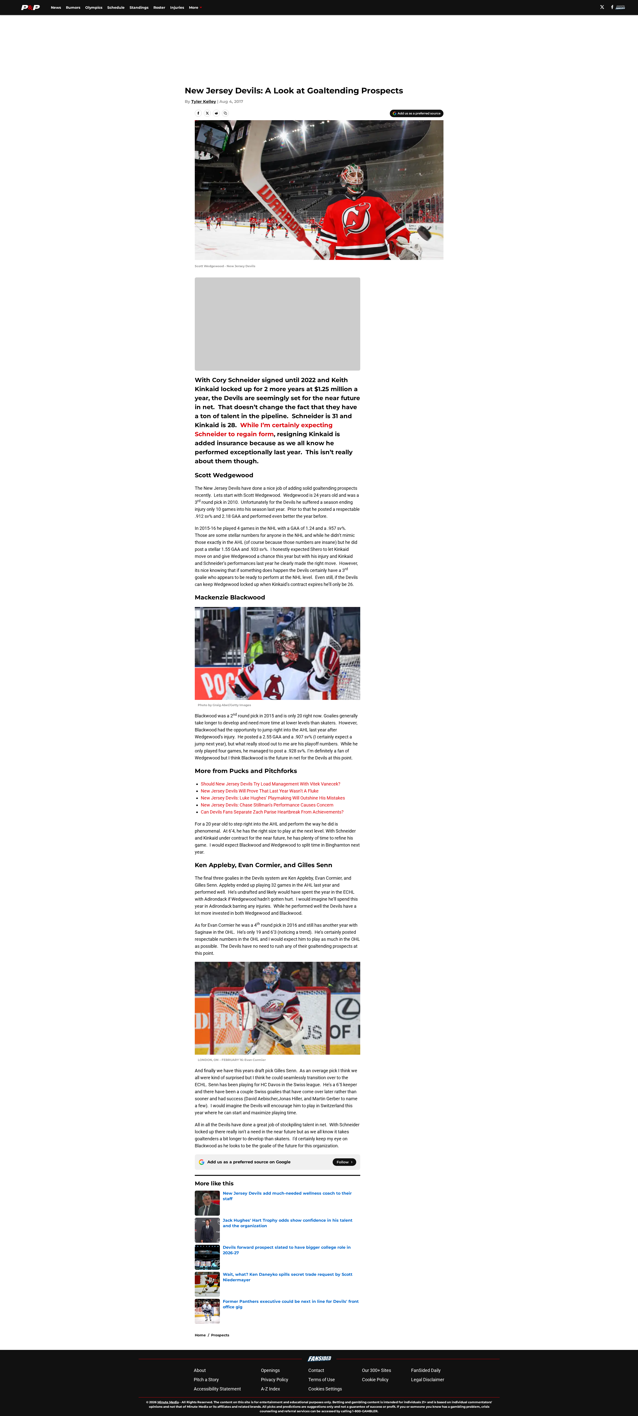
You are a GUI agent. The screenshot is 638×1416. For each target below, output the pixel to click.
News (56, 7)
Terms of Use (321, 1379)
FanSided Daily (426, 1370)
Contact (316, 1370)
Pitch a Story (206, 1379)
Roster (159, 7)
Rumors (73, 7)
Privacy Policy (274, 1379)
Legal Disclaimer (427, 1379)
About (200, 1370)
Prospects (220, 1335)
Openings (270, 1370)
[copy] (225, 113)
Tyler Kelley (203, 101)
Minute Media (168, 1402)
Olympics (93, 7)
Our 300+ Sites (376, 1370)
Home (200, 1335)
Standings (139, 7)
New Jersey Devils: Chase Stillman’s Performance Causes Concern (267, 805)
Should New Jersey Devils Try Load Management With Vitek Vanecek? (270, 783)
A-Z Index (270, 1388)
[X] (602, 7)
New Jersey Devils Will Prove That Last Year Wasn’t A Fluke (260, 791)
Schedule (116, 7)
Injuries (177, 7)
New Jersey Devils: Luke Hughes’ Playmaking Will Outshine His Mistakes (273, 798)
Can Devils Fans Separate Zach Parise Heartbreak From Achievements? (272, 812)
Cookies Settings (325, 1388)
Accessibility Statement (217, 1388)
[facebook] (612, 7)
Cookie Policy (375, 1379)
